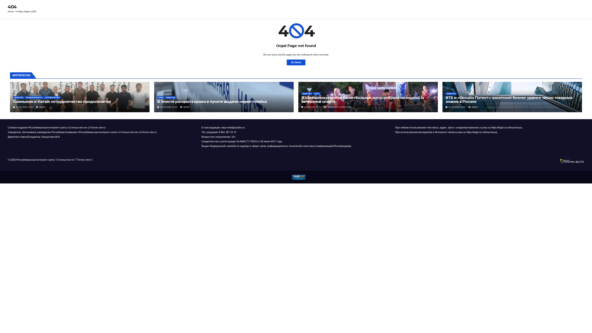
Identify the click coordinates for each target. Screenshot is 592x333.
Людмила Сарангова (339, 107)
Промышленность (34, 97)
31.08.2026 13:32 (168, 107)
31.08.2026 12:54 (313, 107)
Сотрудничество (52, 97)
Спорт (317, 94)
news (42, 107)
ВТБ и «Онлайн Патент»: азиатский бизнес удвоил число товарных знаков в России (509, 99)
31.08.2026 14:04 (24, 107)
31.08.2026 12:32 (457, 107)
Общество (18, 97)
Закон (160, 97)
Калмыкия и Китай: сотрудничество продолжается (62, 101)
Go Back (296, 62)
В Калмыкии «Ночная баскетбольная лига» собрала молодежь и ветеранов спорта (362, 99)
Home (11, 11)
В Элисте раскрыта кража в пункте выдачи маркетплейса (212, 101)
